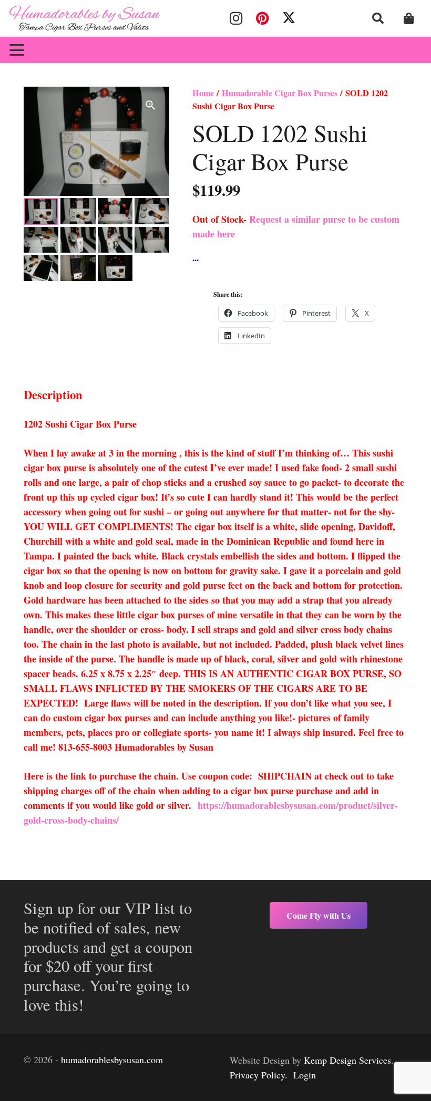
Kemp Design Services (347, 1060)
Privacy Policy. (259, 1074)
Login (304, 1074)
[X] (289, 18)
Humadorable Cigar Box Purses (279, 93)
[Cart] (409, 18)
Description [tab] (53, 394)
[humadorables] (84, 18)
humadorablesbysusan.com (112, 1059)
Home (203, 93)
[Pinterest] (262, 18)
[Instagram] (236, 18)
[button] (378, 18)
